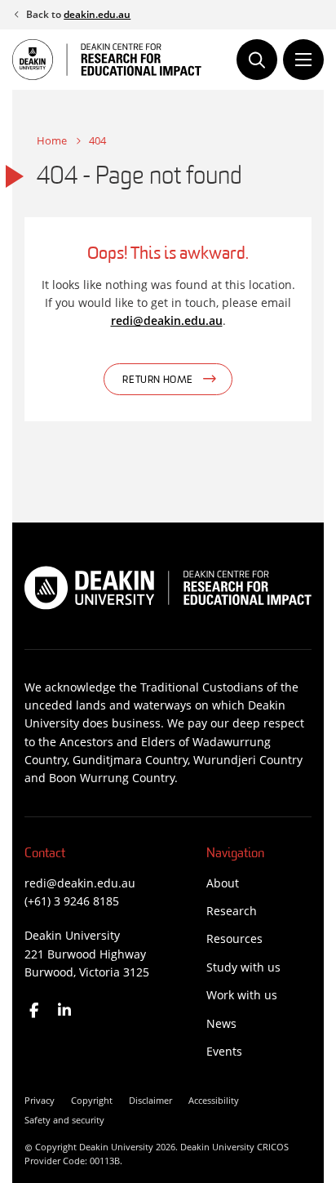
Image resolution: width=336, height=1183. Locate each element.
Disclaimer (150, 1100)
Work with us (241, 995)
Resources (234, 938)
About (222, 883)
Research (231, 910)
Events (224, 1051)
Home (52, 140)
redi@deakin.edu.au (167, 320)
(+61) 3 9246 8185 (71, 901)
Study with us (243, 967)
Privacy (39, 1100)
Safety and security (64, 1120)
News (221, 1023)
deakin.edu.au (97, 14)
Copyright (92, 1100)
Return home (157, 380)
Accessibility (213, 1100)
